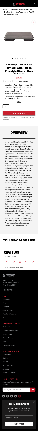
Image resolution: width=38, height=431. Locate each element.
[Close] (34, 402)
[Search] (30, 4)
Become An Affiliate (9, 373)
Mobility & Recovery (10, 314)
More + (19, 102)
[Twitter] (15, 396)
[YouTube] (3, 396)
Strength (6, 306)
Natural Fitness (8, 365)
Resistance (6, 299)
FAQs (4, 341)
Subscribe (19, 424)
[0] (35, 4)
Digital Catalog (8, 338)
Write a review (23, 81)
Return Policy (7, 334)
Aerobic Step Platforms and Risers (20, 9)
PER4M (5, 362)
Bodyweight (7, 303)
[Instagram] (7, 396)
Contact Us (6, 327)
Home (5, 9)
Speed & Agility (8, 310)
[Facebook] (11, 396)
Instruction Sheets (9, 345)
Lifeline (5, 358)
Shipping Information (10, 330)
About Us (6, 369)
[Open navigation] (3, 4)
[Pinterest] (19, 396)
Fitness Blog (7, 354)
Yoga (4, 317)
